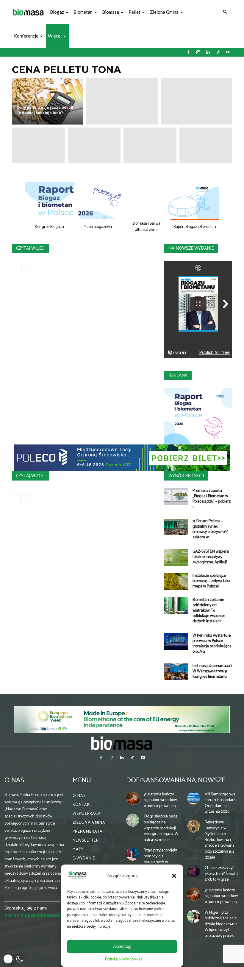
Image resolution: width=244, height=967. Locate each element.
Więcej (55, 35)
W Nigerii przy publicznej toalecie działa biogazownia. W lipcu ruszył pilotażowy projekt (221, 924)
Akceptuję (122, 946)
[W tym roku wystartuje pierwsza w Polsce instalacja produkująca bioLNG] (176, 641)
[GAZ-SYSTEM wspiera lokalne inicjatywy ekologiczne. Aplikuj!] (176, 557)
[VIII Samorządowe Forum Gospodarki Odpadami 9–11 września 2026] (193, 798)
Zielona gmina (164, 12)
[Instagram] (198, 52)
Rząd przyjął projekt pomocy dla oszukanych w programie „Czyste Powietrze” (160, 862)
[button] (174, 876)
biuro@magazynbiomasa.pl (34, 915)
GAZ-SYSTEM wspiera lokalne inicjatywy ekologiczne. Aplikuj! (211, 557)
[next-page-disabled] (25, 270)
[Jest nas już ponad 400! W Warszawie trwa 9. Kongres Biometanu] (176, 671)
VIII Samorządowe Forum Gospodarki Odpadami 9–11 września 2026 (220, 803)
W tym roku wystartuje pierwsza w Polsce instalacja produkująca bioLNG (212, 643)
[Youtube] (227, 52)
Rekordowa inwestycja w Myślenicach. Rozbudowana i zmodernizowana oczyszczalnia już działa (219, 840)
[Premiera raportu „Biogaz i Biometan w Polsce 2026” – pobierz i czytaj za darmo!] (176, 496)
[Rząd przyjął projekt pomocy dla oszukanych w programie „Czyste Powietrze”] (132, 854)
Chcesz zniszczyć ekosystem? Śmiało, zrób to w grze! (221, 874)
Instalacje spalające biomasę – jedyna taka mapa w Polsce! (211, 581)
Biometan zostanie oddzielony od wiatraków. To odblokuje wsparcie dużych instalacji (209, 610)
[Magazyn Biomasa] (122, 743)
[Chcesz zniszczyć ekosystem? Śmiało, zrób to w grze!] (193, 871)
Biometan (83, 12)
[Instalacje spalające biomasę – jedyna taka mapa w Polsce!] (176, 581)
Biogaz (57, 12)
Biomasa (110, 12)
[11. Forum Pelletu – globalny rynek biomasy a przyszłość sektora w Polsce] (176, 527)
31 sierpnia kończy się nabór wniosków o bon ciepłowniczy (160, 800)
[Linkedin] (208, 52)
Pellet (134, 12)
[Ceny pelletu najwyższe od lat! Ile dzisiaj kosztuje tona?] (47, 101)
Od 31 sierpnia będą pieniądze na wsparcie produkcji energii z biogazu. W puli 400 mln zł (161, 828)
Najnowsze (206, 780)
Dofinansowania (156, 780)
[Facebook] (188, 52)
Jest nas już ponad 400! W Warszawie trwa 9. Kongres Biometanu (212, 671)
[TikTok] (217, 52)
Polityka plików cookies (123, 959)
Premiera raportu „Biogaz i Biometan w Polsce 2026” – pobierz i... (212, 498)
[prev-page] (15, 270)
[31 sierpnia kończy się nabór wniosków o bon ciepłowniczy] (132, 798)
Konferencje (26, 35)
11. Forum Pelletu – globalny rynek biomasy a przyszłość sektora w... (210, 529)
